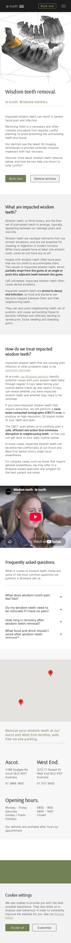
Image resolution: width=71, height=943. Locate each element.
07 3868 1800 (14, 783)
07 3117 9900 (46, 783)
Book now (15, 178)
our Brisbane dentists (34, 376)
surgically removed (17, 370)
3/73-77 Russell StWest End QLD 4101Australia (49, 773)
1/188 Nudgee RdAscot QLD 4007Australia (16, 773)
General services (45, 178)
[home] (14, 6)
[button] (63, 6)
